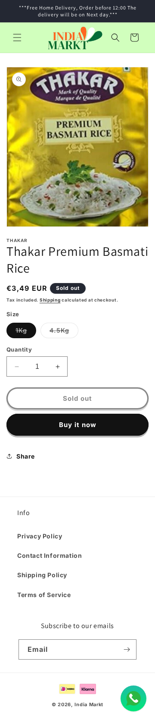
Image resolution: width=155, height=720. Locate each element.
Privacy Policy (39, 536)
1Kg (26, 332)
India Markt (88, 704)
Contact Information (49, 555)
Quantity (19, 349)
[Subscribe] (126, 649)
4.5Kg (64, 332)
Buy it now (77, 425)
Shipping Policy (42, 575)
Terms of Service (44, 594)
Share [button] (25, 456)
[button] (17, 37)
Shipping (50, 299)
